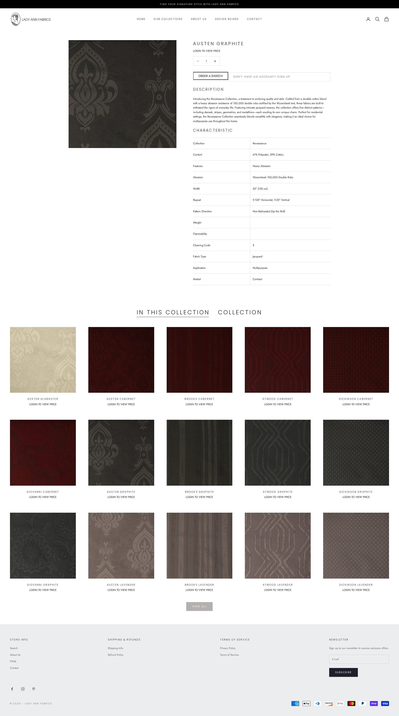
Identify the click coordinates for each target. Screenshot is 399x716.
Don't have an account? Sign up (261, 77)
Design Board (227, 19)
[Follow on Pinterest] (34, 689)
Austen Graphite (121, 492)
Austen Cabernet (121, 399)
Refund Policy (115, 655)
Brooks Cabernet (199, 399)
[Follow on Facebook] (12, 689)
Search (14, 648)
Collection (240, 312)
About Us (199, 19)
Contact (254, 19)
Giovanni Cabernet (43, 492)
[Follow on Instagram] (23, 689)
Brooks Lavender (199, 584)
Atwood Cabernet (277, 399)
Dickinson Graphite (356, 492)
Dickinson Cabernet (356, 399)
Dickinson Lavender (356, 584)
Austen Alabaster (42, 399)
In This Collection (173, 312)
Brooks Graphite (199, 492)
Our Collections (168, 19)
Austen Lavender (121, 584)
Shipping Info (115, 648)
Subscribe (343, 672)
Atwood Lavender (278, 584)
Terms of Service (229, 655)
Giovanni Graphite (43, 584)
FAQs (13, 661)
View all (199, 606)
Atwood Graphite (278, 492)
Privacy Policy (227, 648)
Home (141, 19)
